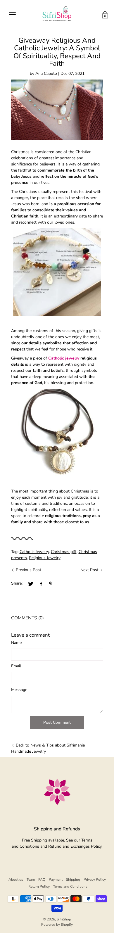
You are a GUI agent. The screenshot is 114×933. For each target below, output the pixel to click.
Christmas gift (64, 551)
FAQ (41, 879)
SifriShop (64, 919)
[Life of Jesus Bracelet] (57, 272)
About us (15, 879)
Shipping (73, 879)
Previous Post (28, 570)
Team (31, 879)
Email (16, 666)
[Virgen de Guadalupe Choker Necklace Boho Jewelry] (57, 432)
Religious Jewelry (45, 558)
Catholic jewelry (63, 358)
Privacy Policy (95, 879)
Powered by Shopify (57, 924)
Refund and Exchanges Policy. (74, 846)
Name (16, 642)
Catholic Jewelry (34, 551)
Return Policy (39, 886)
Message (19, 689)
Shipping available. (48, 840)
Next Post (89, 570)
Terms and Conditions (70, 886)
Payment (56, 879)
